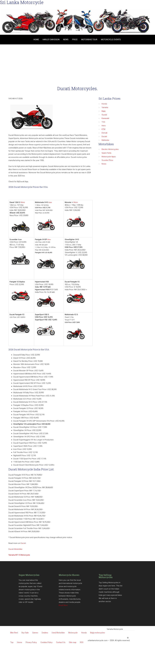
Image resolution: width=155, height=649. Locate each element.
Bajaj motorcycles (97, 633)
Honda (104, 104)
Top (11, 642)
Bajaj (103, 111)
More (23, 202)
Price (75, 39)
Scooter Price (107, 160)
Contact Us (60, 642)
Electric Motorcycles (110, 149)
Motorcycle (73, 633)
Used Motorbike (58, 633)
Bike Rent (14, 633)
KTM (103, 129)
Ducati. (23, 543)
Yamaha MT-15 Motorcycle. (19, 555)
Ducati (104, 136)
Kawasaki (105, 118)
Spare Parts (106, 153)
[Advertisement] (77, 63)
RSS (81, 642)
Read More (63, 605)
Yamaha (105, 107)
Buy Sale (25, 633)
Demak (104, 133)
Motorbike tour (89, 39)
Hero (104, 126)
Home (36, 39)
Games (35, 633)
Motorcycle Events (111, 39)
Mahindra (105, 140)
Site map (72, 642)
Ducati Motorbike (15, 549)
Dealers (45, 633)
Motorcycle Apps (109, 157)
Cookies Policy (46, 642)
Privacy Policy (31, 642)
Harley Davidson (51, 39)
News (65, 39)
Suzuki (104, 115)
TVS (103, 122)
